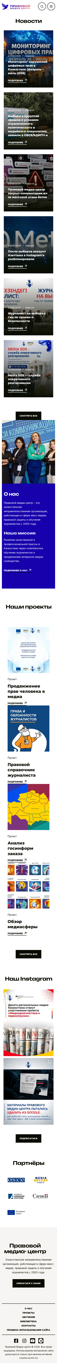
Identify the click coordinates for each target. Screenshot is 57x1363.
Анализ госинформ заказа (20, 848)
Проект (12, 679)
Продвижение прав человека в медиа (26, 691)
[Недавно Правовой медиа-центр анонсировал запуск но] (28, 1022)
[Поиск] (42, 6)
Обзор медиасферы (23, 924)
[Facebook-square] (16, 1340)
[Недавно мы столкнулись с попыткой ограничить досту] (28, 1091)
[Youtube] (32, 1340)
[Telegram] (40, 1340)
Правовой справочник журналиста (22, 770)
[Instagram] (24, 1340)
